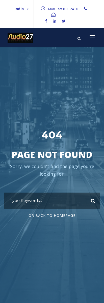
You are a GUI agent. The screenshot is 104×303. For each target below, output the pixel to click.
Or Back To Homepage (52, 215)
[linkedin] (54, 21)
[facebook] (46, 21)
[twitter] (64, 21)
